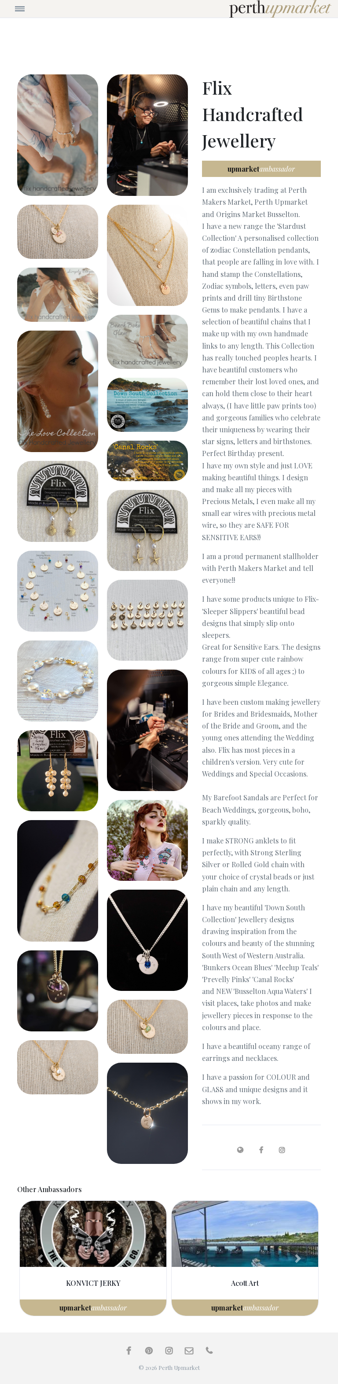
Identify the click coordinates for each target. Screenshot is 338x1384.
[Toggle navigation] (47, 8)
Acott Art (245, 1283)
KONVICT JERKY (93, 1283)
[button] (40, 1258)
